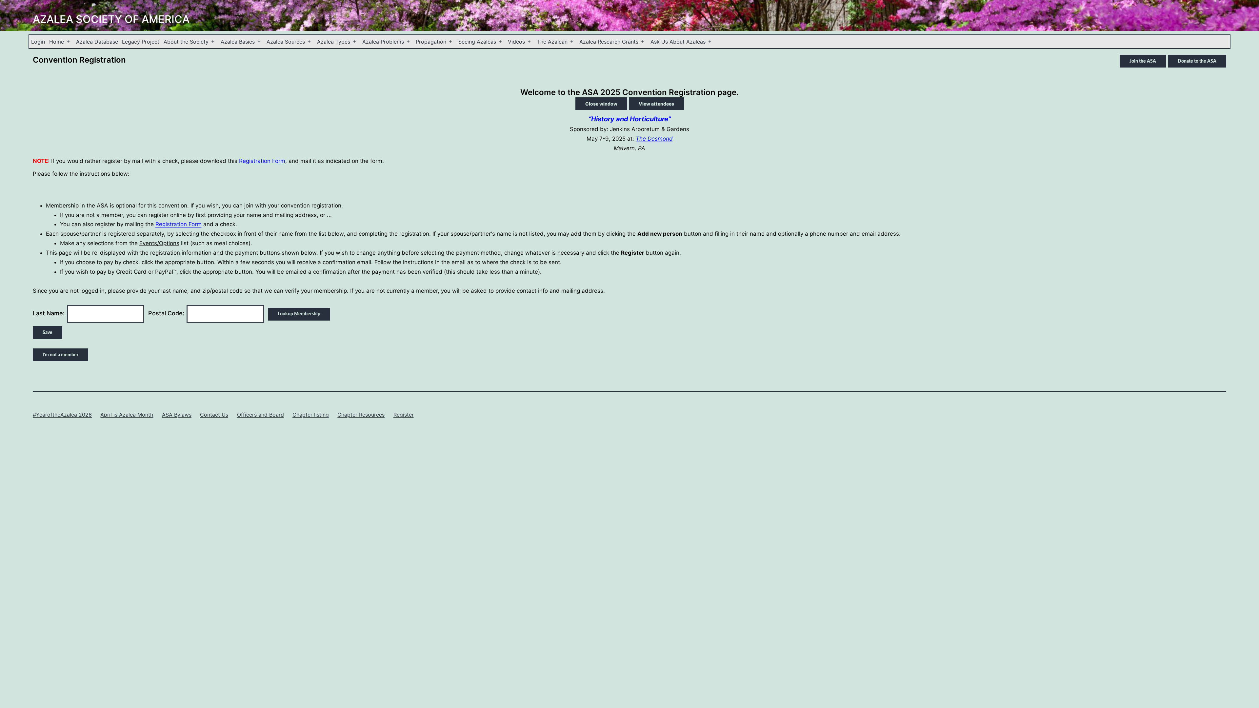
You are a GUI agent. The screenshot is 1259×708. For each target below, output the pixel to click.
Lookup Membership (299, 314)
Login (38, 41)
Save (47, 332)
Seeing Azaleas (477, 41)
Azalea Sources (286, 41)
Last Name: (49, 313)
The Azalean (552, 41)
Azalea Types (333, 41)
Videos (516, 41)
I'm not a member (60, 355)
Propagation (431, 41)
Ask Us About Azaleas (678, 41)
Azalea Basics (238, 41)
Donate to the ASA (1197, 61)
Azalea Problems (383, 41)
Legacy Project (140, 41)
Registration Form (262, 161)
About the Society (186, 41)
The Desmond (654, 138)
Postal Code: (166, 313)
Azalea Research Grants (608, 41)
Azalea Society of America (111, 19)
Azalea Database (97, 41)
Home (56, 41)
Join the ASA (1142, 61)
